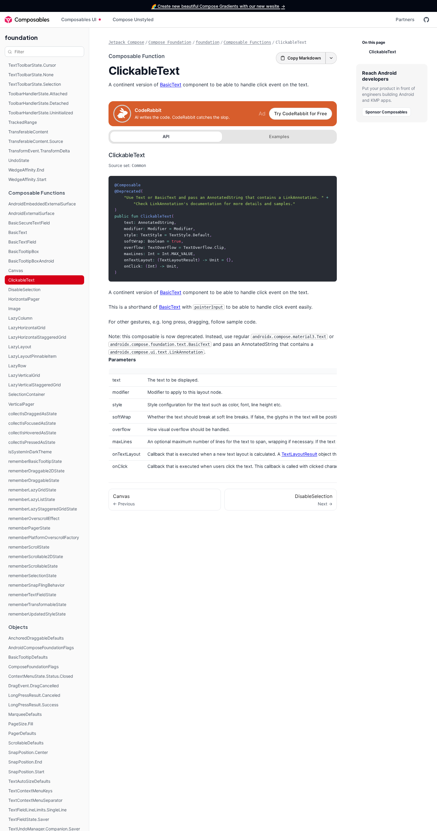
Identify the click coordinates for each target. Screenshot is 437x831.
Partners (405, 19)
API (166, 136)
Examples (279, 136)
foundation (21, 37)
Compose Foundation (169, 42)
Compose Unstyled (133, 19)
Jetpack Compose (126, 42)
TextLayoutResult (299, 454)
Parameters (122, 360)
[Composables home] (27, 20)
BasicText (170, 85)
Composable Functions (247, 42)
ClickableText (127, 155)
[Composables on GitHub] (426, 20)
